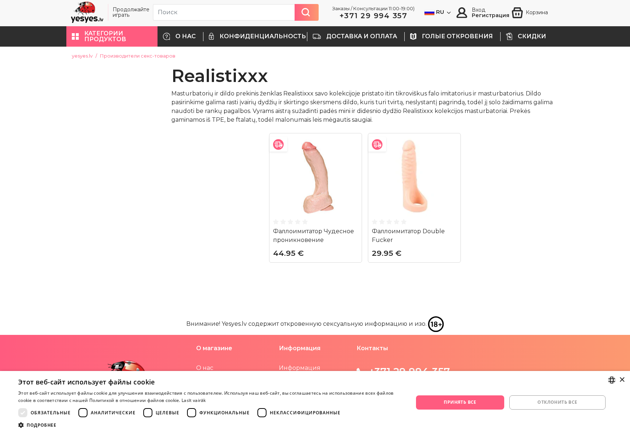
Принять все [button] (460, 402)
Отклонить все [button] (557, 402)
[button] (112, 36)
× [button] (622, 380)
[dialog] (315, 402)
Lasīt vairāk (194, 400)
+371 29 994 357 (373, 15)
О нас (204, 367)
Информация (299, 367)
